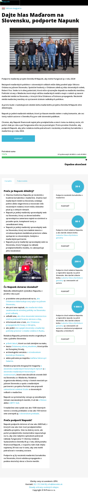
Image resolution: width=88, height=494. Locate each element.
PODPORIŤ (18, 138)
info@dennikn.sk (55, 484)
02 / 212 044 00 (40, 484)
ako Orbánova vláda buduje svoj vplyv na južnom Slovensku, (26, 301)
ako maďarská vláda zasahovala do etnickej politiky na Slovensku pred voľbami (25, 310)
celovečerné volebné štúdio (16, 389)
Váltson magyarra (13, 8)
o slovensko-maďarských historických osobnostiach (25, 372)
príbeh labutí (11, 343)
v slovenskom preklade (29, 413)
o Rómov (43, 400)
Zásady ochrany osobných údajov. (44, 487)
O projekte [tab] (8, 181)
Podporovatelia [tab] (22, 181)
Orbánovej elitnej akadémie (24, 346)
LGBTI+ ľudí (14, 403)
